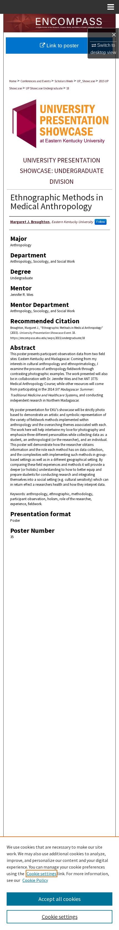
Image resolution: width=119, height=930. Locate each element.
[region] (59, 883)
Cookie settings (41, 873)
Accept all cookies (59, 898)
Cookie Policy (35, 880)
